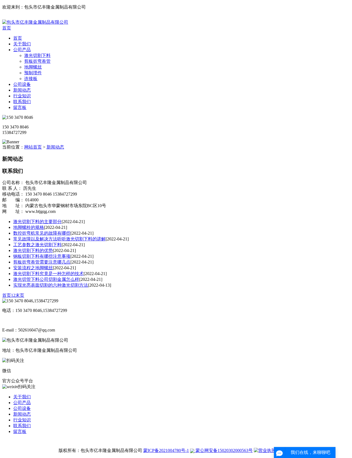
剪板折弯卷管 (37, 61)
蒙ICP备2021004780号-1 (166, 450)
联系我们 (22, 101)
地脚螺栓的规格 (28, 227)
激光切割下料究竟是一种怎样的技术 (48, 273)
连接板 (30, 78)
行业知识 (22, 96)
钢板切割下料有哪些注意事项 (41, 256)
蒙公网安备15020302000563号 (223, 450)
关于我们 (22, 44)
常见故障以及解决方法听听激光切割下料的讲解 (59, 239)
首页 (6, 28)
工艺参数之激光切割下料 (37, 244)
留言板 (19, 107)
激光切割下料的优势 (33, 250)
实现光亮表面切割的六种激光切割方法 (50, 285)
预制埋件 (33, 72)
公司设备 (22, 84)
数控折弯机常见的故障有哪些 (41, 233)
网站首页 (33, 147)
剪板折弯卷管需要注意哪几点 (41, 262)
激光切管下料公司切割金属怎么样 (46, 279)
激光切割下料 (37, 55)
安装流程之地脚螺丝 (33, 267)
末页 (19, 295)
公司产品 (22, 49)
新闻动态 (22, 90)
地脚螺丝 (33, 67)
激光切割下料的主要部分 (37, 221)
